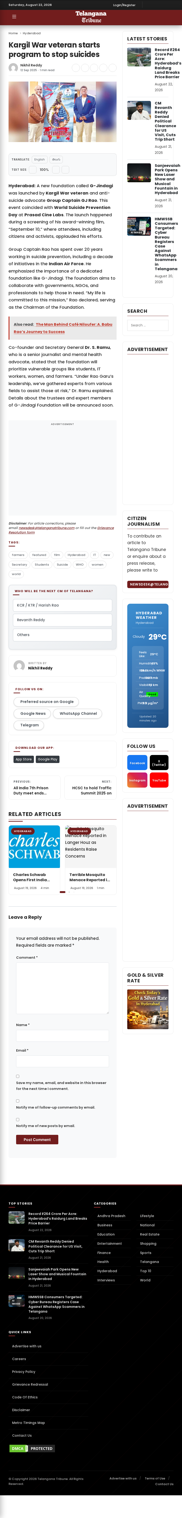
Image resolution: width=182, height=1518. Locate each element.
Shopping (148, 1243)
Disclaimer (21, 1410)
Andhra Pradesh (111, 1216)
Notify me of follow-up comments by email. (55, 1107)
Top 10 (145, 1271)
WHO (80, 565)
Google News (33, 713)
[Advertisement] (62, 471)
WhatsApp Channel (78, 713)
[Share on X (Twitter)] (85, 68)
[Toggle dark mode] (170, 17)
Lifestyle (147, 1216)
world (16, 574)
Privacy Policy (23, 1371)
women (97, 565)
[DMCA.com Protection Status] (48, 1448)
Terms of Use (155, 1478)
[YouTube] (170, 4)
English (39, 159)
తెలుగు (56, 159)
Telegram (29, 725)
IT (94, 555)
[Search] (162, 325)
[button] (109, 859)
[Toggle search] (161, 17)
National (147, 1225)
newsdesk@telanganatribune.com (46, 528)
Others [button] (23, 634)
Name (23, 1025)
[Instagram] (155, 4)
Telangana (149, 1261)
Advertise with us (26, 1346)
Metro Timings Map (28, 1422)
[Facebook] (148, 4)
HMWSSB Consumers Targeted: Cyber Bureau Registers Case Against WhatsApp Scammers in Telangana (166, 244)
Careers (19, 1359)
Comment (27, 957)
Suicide (62, 565)
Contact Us (22, 1435)
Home (13, 33)
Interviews (106, 1280)
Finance (104, 1252)
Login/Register (124, 5)
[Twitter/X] (163, 4)
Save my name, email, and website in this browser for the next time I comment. (61, 1085)
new (107, 555)
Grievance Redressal (30, 1384)
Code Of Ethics (25, 1397)
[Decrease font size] (32, 169)
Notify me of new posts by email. (45, 1125)
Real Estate (149, 1234)
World (145, 1280)
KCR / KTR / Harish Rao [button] (38, 605)
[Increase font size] (56, 169)
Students (42, 565)
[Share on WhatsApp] (103, 68)
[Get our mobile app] (23, 17)
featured (39, 555)
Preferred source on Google (47, 701)
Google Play (47, 759)
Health (103, 1261)
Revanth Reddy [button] (31, 619)
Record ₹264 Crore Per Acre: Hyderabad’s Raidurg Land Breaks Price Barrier (168, 63)
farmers (18, 555)
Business (104, 1225)
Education (106, 1234)
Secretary (19, 565)
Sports (145, 1252)
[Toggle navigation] (14, 17)
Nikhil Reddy (31, 65)
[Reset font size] (65, 169)
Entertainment (109, 1243)
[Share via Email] (113, 68)
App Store (24, 759)
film (57, 555)
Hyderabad (32, 33)
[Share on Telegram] (94, 68)
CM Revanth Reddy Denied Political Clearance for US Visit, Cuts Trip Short (165, 121)
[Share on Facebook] (76, 68)
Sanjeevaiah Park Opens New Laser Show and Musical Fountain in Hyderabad (167, 179)
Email (22, 1050)
